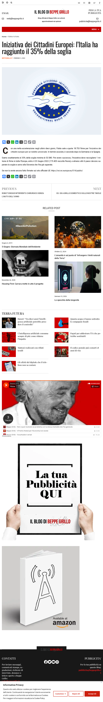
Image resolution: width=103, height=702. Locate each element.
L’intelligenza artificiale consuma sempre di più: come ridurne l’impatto (33, 336)
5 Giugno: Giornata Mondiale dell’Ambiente (21, 247)
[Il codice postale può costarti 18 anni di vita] (61, 351)
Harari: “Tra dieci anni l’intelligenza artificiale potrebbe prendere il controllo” (32, 322)
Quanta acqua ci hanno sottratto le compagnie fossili (85, 320)
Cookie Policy (39, 698)
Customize (59, 694)
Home (4, 37)
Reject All (76, 694)
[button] (4, 2)
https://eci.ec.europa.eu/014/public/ (67, 170)
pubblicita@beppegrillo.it (90, 21)
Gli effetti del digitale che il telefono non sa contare (32, 363)
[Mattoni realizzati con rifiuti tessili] (9, 351)
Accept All (92, 694)
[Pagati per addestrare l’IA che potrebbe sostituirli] (61, 337)
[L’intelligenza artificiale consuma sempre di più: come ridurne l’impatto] (9, 337)
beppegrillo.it (7, 58)
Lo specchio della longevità (67, 300)
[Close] (101, 682)
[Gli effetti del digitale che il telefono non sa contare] (9, 366)
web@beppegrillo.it (15, 18)
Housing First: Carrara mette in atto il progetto (22, 284)
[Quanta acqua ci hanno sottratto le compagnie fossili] (61, 322)
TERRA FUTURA (13, 37)
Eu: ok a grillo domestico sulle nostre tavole (79, 193)
